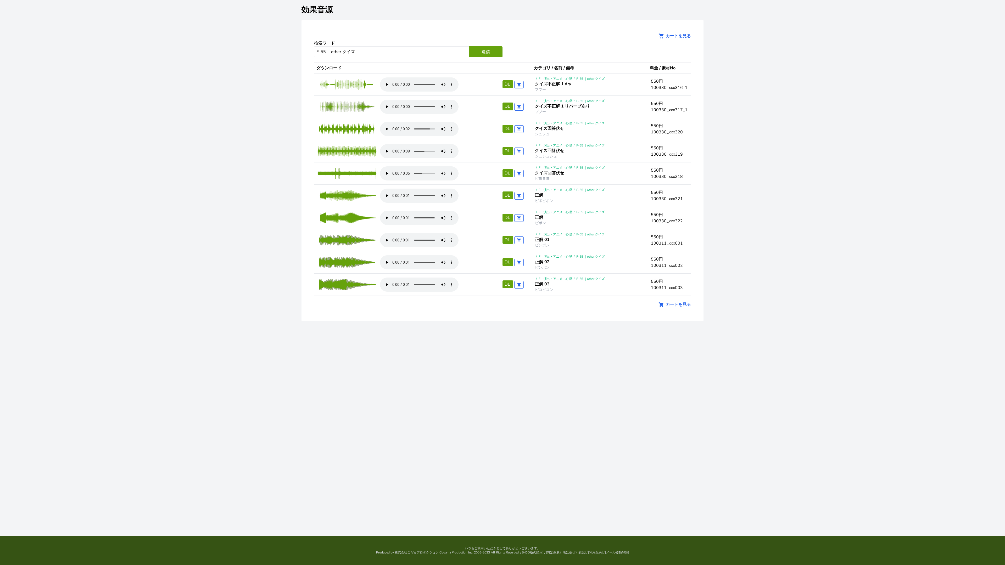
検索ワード (324, 43)
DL (508, 84)
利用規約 (595, 552)
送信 (486, 52)
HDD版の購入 (533, 552)
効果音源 (317, 9)
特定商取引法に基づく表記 (566, 552)
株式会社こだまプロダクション (417, 552)
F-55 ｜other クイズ (590, 79)
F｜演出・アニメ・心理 (555, 79)
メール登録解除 (617, 552)
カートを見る (678, 36)
